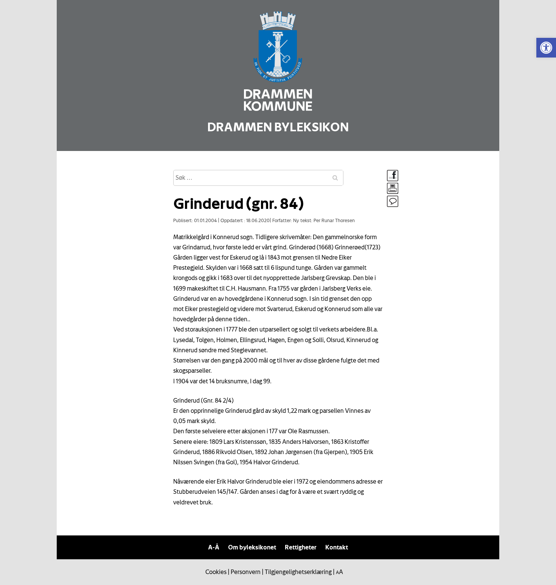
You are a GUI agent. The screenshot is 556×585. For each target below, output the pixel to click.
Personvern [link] (246, 571)
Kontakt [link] (336, 547)
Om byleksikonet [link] (252, 547)
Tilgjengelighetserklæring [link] (298, 571)
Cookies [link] (216, 571)
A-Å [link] (213, 547)
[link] (546, 48)
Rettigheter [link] (301, 547)
